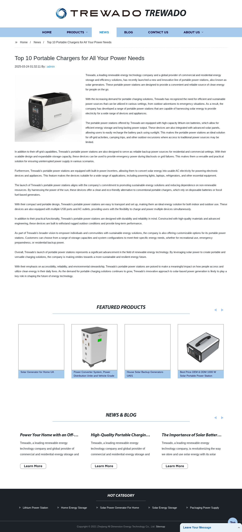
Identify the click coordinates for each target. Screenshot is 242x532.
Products (75, 32)
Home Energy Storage (74, 507)
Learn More (33, 466)
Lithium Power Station (35, 507)
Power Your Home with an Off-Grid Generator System (67, 435)
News (104, 32)
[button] (214, 310)
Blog (128, 32)
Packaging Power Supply (204, 507)
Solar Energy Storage (164, 507)
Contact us (158, 32)
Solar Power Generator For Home (119, 507)
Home (47, 32)
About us (192, 32)
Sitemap (160, 526)
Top (232, 521)
